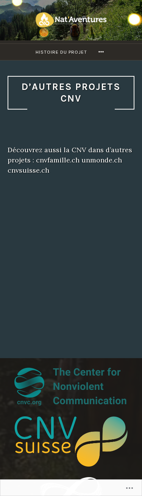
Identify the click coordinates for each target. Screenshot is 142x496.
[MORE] (102, 52)
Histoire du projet (61, 52)
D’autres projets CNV (71, 92)
